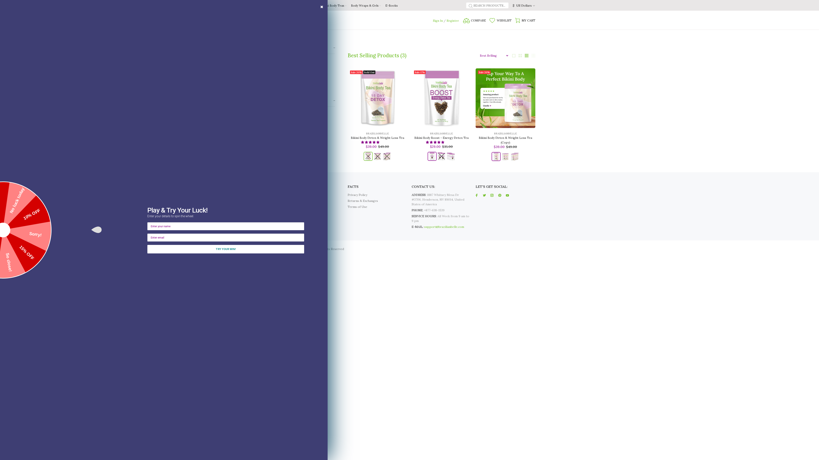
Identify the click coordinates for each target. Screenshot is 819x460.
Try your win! (226, 249)
